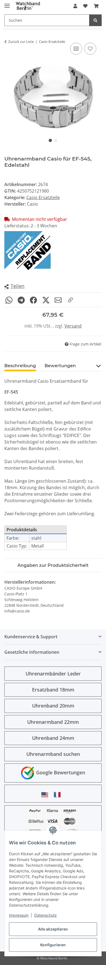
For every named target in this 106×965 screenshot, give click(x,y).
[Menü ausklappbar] (7, 3)
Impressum (19, 915)
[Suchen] (95, 20)
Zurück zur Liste (21, 41)
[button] (75, 6)
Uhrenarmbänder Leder (53, 673)
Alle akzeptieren (53, 929)
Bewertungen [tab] (60, 365)
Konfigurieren (53, 944)
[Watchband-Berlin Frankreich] (59, 794)
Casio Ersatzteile (43, 197)
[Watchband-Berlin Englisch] (46, 794)
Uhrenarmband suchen (53, 754)
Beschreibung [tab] (20, 365)
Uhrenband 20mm (53, 705)
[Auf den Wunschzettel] (90, 49)
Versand (73, 326)
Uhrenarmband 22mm (53, 722)
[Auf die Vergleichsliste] (76, 49)
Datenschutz (45, 915)
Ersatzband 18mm (53, 689)
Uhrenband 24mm (53, 738)
